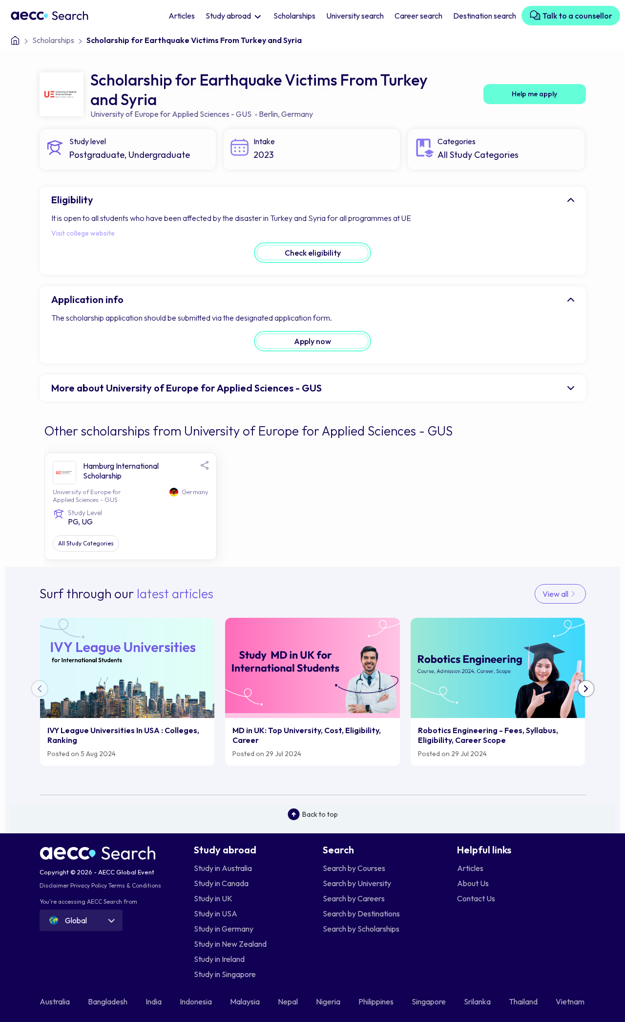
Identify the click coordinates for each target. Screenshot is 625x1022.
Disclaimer (54, 885)
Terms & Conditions (134, 885)
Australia (55, 1001)
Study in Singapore (225, 974)
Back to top (320, 814)
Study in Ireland (219, 959)
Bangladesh (108, 1001)
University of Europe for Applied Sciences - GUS (170, 114)
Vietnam (571, 1001)
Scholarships (294, 16)
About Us (473, 883)
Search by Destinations (361, 913)
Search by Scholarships (361, 929)
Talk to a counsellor (576, 16)
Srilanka (478, 1001)
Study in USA (215, 913)
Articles (181, 16)
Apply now (312, 341)
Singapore (429, 1001)
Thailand (524, 1001)
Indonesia (196, 1001)
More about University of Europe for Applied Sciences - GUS (186, 388)
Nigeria (329, 1001)
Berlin (268, 114)
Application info (87, 299)
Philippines (376, 1001)
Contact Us (476, 898)
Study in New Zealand (230, 944)
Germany (297, 114)
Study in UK (213, 898)
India (154, 1001)
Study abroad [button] (229, 16)
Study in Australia (223, 868)
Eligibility (72, 200)
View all (556, 594)
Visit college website (83, 233)
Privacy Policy (88, 885)
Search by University (357, 883)
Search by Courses (354, 868)
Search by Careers (354, 898)
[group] (127, 691)
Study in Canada (221, 883)
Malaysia (245, 1001)
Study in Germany (223, 929)
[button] (586, 688)
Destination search (484, 16)
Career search (418, 16)
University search (355, 16)
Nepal (288, 1001)
